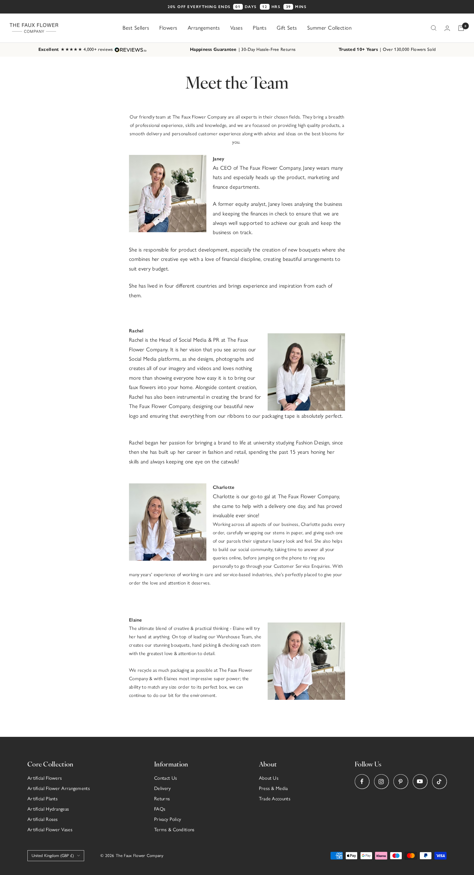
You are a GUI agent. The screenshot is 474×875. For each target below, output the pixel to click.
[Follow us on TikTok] (439, 781)
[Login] (447, 28)
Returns (162, 799)
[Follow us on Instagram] (381, 781)
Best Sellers (136, 27)
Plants (259, 27)
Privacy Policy (167, 819)
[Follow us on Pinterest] (400, 781)
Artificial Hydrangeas (48, 809)
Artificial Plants (42, 799)
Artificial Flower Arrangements (58, 788)
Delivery (162, 788)
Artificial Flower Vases (50, 829)
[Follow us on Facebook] (362, 781)
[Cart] (461, 28)
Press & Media (273, 788)
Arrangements (204, 27)
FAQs (159, 809)
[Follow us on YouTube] (420, 781)
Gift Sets (287, 27)
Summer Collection (329, 27)
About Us (269, 778)
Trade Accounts (275, 799)
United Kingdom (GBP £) (53, 855)
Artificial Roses (42, 819)
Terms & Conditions (174, 829)
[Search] (434, 28)
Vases (236, 27)
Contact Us (165, 778)
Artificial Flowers (44, 778)
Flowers (168, 27)
